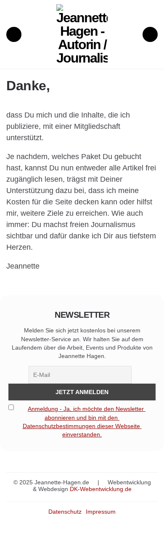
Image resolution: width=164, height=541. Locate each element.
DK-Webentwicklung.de (101, 489)
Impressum (101, 511)
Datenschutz (65, 511)
